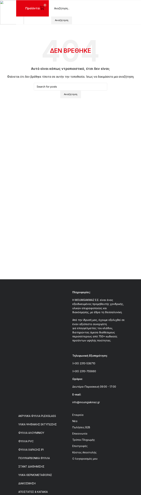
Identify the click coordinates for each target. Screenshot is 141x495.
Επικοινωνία (79, 433)
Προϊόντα (32, 8)
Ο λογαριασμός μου (84, 458)
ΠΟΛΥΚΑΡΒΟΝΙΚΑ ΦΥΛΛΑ (34, 458)
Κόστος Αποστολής (84, 452)
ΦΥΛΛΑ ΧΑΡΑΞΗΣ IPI (31, 449)
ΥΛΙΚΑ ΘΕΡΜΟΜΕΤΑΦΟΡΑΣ (35, 474)
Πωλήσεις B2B (81, 427)
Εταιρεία (78, 414)
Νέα (74, 421)
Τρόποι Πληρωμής (83, 439)
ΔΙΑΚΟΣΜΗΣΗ (27, 483)
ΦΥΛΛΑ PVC (26, 441)
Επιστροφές (80, 446)
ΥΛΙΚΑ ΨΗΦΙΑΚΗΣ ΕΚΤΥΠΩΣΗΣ (37, 424)
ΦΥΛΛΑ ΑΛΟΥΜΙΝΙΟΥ (31, 432)
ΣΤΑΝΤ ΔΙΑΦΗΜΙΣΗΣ (31, 466)
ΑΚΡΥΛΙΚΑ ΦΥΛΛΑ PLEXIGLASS (37, 415)
